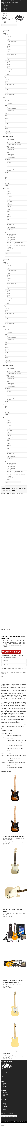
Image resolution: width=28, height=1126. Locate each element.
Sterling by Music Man (10, 94)
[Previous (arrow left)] (2, 1125)
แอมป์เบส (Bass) (10, 103)
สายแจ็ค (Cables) (11, 235)
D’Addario (9, 199)
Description (5, 660)
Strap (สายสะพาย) (11, 239)
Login (4, 22)
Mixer (8, 152)
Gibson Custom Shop (12, 42)
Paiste (6, 182)
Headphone (9, 150)
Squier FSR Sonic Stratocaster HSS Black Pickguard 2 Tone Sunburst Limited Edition (14, 838)
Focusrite (9, 162)
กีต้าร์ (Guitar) (10, 672)
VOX (6, 95)
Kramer (8, 51)
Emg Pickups (10, 203)
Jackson (9, 49)
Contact (5, 1086)
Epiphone (9, 46)
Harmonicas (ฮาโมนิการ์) (12, 244)
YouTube (5, 8)
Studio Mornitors (10, 154)
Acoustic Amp (8, 99)
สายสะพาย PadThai (11, 227)
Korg (6, 112)
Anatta (8, 191)
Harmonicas (9, 212)
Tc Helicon (7, 131)
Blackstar (9, 36)
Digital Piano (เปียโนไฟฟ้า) (13, 141)
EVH (8, 59)
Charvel (9, 38)
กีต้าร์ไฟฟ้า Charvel (5, 673)
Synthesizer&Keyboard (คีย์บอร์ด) (14, 144)
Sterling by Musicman (12, 54)
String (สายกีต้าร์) (11, 237)
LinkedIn (5, 6)
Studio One (9, 164)
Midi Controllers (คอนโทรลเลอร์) (14, 142)
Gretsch (9, 56)
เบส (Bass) (5, 1094)
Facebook (5, 5)
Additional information (7, 664)
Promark (7, 183)
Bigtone (8, 198)
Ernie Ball (7, 121)
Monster (9, 221)
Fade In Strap (10, 208)
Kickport (8, 217)
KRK (8, 167)
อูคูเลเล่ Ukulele (8, 69)
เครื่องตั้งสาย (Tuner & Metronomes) (15, 242)
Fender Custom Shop (12, 41)
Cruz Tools (9, 196)
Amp (4, 1095)
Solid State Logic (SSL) (12, 169)
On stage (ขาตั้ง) (10, 224)
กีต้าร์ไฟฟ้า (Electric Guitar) (20, 672)
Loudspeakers (10, 155)
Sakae (6, 185)
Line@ (16, 2)
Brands (6, 190)
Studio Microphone (11, 149)
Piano (6, 172)
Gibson (8, 44)
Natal (8, 222)
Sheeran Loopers (9, 130)
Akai (6, 174)
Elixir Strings (9, 204)
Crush (6, 177)
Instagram (5, 11)
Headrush (7, 125)
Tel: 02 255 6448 (10, 2)
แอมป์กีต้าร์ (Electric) (11, 102)
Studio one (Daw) (11, 157)
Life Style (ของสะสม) (11, 234)
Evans (6, 178)
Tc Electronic (8, 113)
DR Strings (9, 201)
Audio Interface (10, 139)
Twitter (4, 3)
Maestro (7, 128)
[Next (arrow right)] (3, 1125)
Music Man (9, 52)
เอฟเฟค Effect (6, 1097)
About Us (5, 1083)
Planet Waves (10, 229)
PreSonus (7, 146)
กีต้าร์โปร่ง (7, 61)
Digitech (7, 120)
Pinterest (5, 9)
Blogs (4, 1087)
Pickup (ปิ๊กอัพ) (10, 240)
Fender (8, 39)
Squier (8, 47)
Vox (8, 57)
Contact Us (20, 668)
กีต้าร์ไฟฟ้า (7, 34)
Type (6, 232)
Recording (7, 159)
